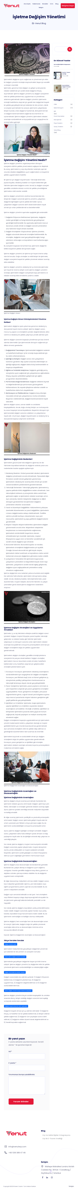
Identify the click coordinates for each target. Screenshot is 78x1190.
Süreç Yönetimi (58, 126)
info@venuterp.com (17, 1146)
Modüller (45, 4)
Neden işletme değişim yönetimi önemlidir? (15, 956)
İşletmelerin (8, 949)
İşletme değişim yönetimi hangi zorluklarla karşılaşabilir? (18, 990)
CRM (55, 104)
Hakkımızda (36, 4)
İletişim (41, 7)
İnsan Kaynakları (59, 116)
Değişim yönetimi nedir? (10, 944)
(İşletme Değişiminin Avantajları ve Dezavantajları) (27, 935)
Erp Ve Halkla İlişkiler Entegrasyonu (56, 1135)
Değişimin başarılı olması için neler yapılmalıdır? (16, 1006)
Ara (70, 49)
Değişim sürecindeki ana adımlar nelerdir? (15, 972)
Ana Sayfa (27, 4)
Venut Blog (40, 23)
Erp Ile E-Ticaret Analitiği (52, 1138)
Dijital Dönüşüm (58, 108)
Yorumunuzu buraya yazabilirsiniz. (22, 1074)
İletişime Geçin (68, 5)
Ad (10, 1051)
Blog (56, 4)
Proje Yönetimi (58, 123)
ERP (55, 111)
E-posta (12, 1063)
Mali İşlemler (57, 120)
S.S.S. (51, 4)
